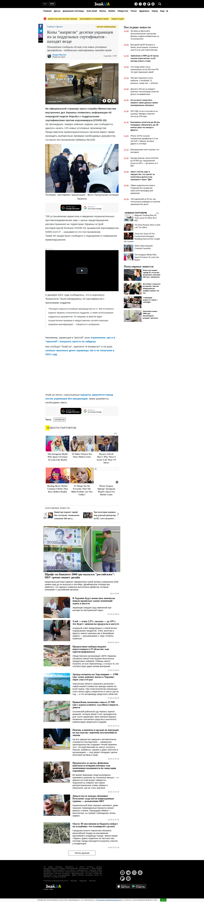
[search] (159, 4)
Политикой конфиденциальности (109, 900)
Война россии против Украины (62, 19)
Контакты (92, 881)
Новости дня (117, 19)
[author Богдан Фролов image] (50, 56)
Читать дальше (81, 853)
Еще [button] (162, 11)
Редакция (83, 881)
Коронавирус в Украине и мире (94, 19)
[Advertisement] (82, 374)
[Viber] (140, 4)
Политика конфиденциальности (56, 881)
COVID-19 (59, 419)
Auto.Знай (91, 11)
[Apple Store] (123, 886)
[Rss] (144, 4)
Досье (57, 11)
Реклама (73, 881)
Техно (134, 11)
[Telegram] (136, 4)
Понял (163, 900)
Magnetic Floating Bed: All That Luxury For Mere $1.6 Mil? (145, 218)
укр (45, 4)
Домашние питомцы (73, 11)
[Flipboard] (148, 4)
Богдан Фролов (59, 55)
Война (111, 11)
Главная (47, 11)
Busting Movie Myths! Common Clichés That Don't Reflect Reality (57, 489)
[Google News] (140, 872)
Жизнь (102, 11)
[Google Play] (138, 886)
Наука (155, 11)
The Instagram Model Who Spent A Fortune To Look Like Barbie (58, 457)
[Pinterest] (153, 4)
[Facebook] (40, 26)
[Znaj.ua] (102, 4)
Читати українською (106, 27)
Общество (122, 11)
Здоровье (144, 11)
